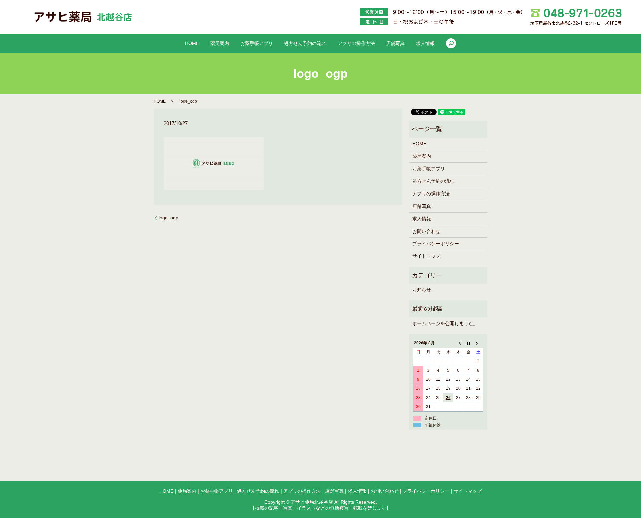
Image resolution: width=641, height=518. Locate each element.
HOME (192, 43)
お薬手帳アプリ (256, 43)
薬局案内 (219, 43)
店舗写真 (395, 43)
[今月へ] (468, 343)
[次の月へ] (478, 343)
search (451, 43)
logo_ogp (168, 217)
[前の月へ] (458, 343)
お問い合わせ (426, 231)
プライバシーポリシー (435, 243)
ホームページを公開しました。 (445, 323)
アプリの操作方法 (356, 43)
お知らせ (421, 289)
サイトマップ (426, 256)
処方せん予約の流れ (305, 43)
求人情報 (425, 43)
